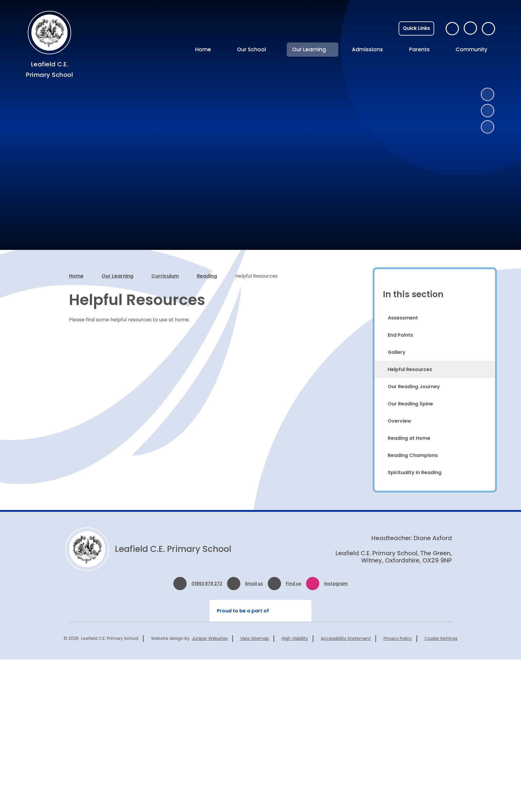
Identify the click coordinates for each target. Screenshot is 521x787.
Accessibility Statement (346, 638)
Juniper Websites (210, 638)
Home (76, 275)
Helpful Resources (256, 275)
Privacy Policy (398, 638)
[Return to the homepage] (87, 549)
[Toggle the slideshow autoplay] (487, 127)
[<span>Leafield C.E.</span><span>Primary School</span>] (49, 32)
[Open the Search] (488, 28)
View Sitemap (254, 638)
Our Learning (117, 275)
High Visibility (295, 638)
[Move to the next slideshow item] (487, 110)
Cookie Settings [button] (441, 638)
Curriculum (165, 275)
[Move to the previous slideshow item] (487, 94)
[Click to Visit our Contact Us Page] (452, 28)
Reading (207, 275)
